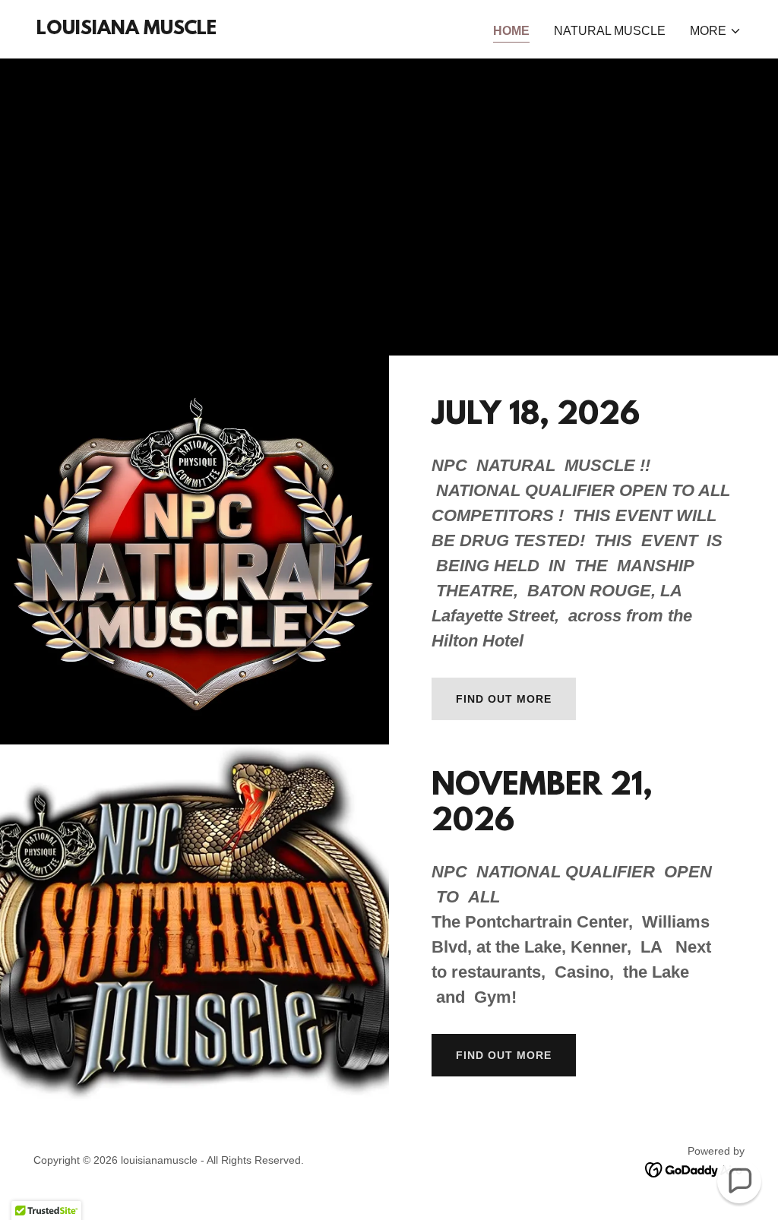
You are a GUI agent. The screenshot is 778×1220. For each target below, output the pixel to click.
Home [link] (511, 30)
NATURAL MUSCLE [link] (610, 30)
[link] (126, 30)
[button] (716, 31)
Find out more (504, 699)
